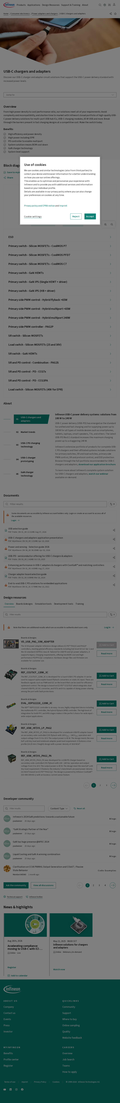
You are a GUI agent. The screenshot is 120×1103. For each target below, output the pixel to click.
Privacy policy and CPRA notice (39, 205)
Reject (76, 216)
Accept (90, 216)
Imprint (63, 205)
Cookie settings (33, 216)
